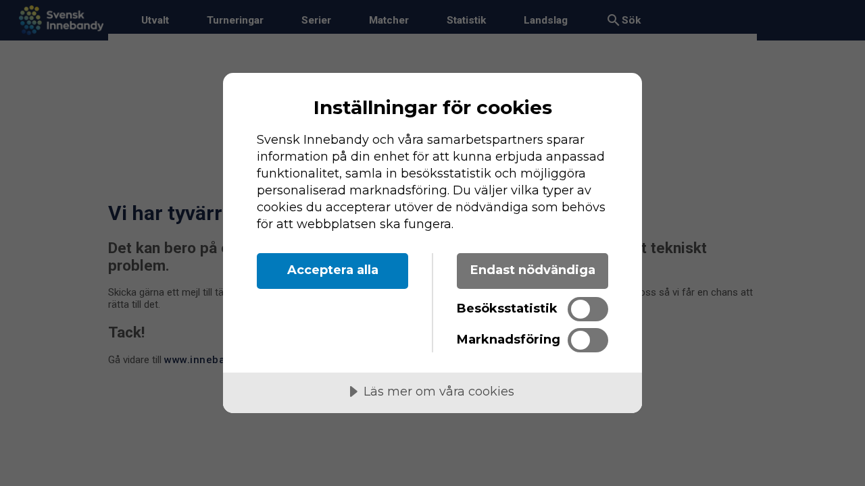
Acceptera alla (332, 270)
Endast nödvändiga (532, 270)
